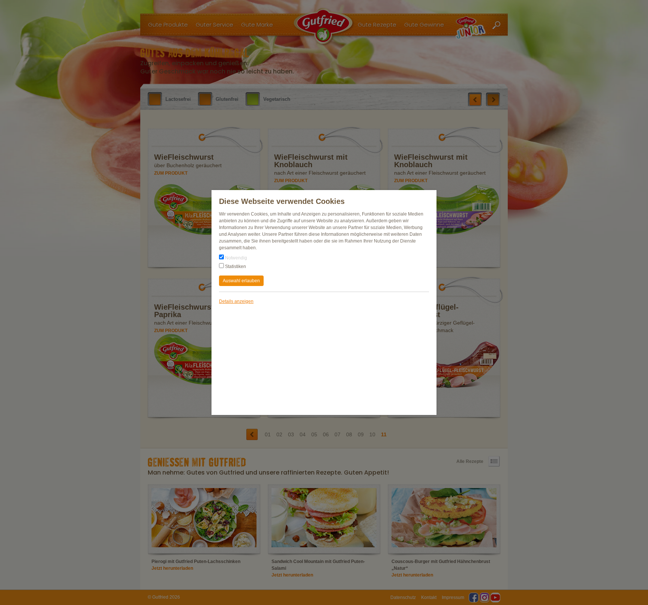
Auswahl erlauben (241, 280)
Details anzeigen (236, 301)
